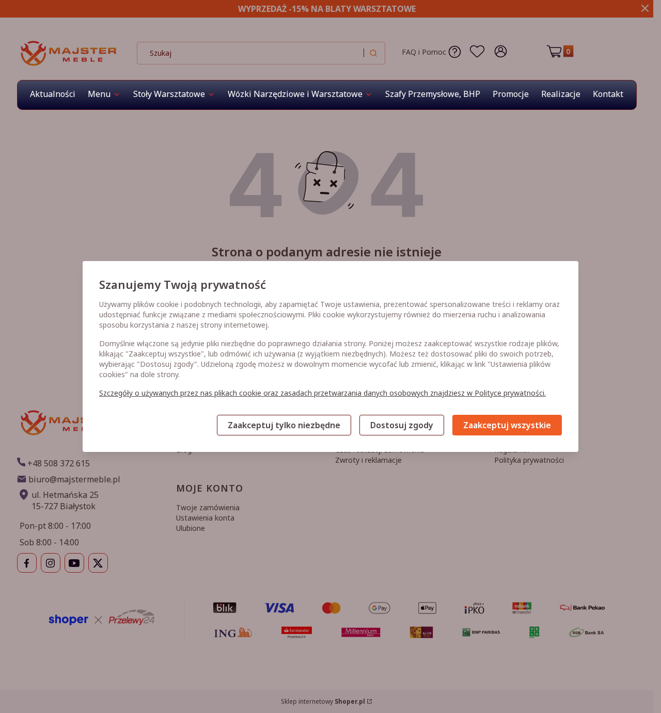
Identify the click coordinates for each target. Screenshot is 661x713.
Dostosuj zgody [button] (401, 425)
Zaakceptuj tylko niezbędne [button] (284, 425)
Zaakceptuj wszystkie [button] (507, 425)
